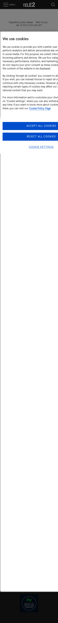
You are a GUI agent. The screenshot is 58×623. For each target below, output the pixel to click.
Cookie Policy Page (40, 108)
